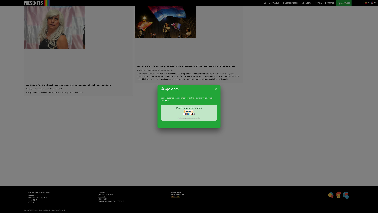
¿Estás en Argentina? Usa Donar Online (189, 118)
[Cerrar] (216, 89)
